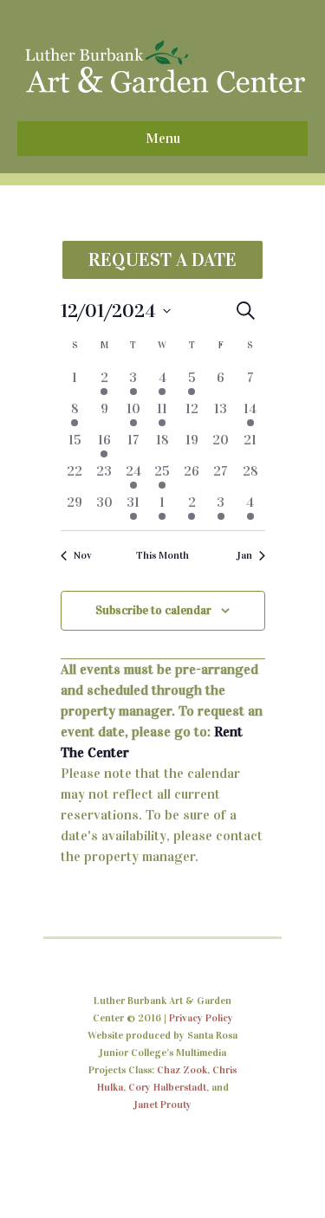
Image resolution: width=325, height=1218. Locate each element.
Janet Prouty (162, 1104)
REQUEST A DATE (162, 259)
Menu (163, 138)
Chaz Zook (182, 1070)
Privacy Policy (201, 1018)
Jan (244, 555)
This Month (162, 555)
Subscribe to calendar (153, 610)
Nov (83, 555)
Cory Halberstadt (167, 1087)
